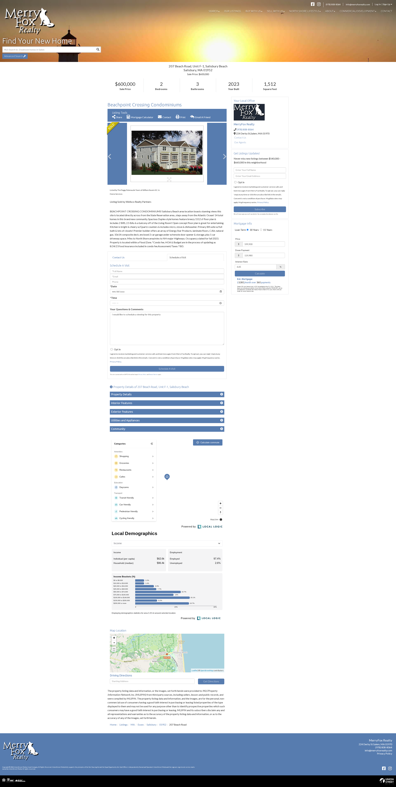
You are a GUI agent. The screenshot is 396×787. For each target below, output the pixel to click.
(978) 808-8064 (333, 4)
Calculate (260, 273)
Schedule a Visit (178, 257)
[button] (98, 49)
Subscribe (260, 209)
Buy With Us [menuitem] (253, 11)
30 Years (254, 229)
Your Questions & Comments (126, 309)
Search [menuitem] (213, 11)
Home (113, 724)
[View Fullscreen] (114, 649)
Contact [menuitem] (386, 11)
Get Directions (211, 681)
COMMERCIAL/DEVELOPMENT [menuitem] (357, 11)
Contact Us (118, 257)
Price (237, 239)
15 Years (267, 229)
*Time (113, 297)
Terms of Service (153, 374)
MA (133, 724)
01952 (162, 724)
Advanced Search (13, 56)
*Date (113, 286)
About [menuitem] (329, 11)
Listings (123, 724)
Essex (141, 724)
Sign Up (387, 4)
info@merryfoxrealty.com (358, 4)
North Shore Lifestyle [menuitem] (304, 11)
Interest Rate (241, 261)
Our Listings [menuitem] (232, 11)
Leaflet (194, 670)
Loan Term (240, 229)
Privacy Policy (115, 362)
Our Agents (240, 142)
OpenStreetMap (206, 670)
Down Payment (242, 250)
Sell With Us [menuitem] (275, 11)
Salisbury (151, 724)
